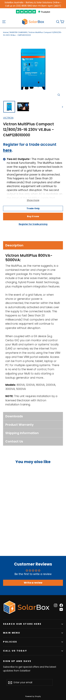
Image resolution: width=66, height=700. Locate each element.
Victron (8, 118)
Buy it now (33, 216)
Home (5, 32)
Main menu (11, 632)
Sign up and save (17, 661)
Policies (10, 641)
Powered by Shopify (33, 696)
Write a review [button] (33, 582)
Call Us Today (15, 650)
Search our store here (22, 623)
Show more (33, 200)
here (7, 150)
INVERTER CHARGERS (18, 32)
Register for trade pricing (33, 224)
